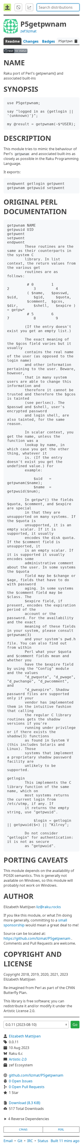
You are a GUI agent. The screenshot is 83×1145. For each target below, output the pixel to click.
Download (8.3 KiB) (24, 1102)
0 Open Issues (21, 1081)
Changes (31, 41)
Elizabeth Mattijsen (25, 1036)
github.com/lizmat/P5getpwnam (36, 1075)
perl (61, 1129)
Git (19, 1140)
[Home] (7, 7)
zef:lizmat (28, 31)
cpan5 (23, 1129)
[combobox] (58, 7)
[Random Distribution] (18, 7)
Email (8, 1140)
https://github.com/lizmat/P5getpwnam (37, 938)
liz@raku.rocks (48, 906)
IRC (30, 1140)
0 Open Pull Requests (26, 1086)
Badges (48, 41)
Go (75, 1024)
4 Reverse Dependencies (28, 1118)
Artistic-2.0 (18, 1059)
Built (65, 1140)
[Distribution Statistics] (29, 7)
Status (43, 1140)
